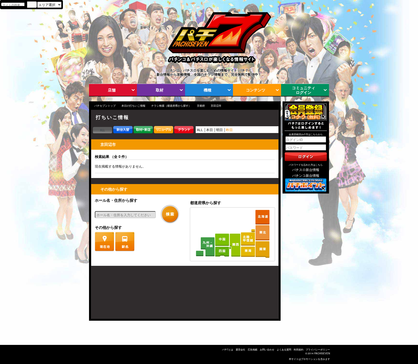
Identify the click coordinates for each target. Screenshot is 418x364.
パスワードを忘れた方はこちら (306, 164)
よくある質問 (284, 349)
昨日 (229, 129)
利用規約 (298, 349)
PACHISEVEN (322, 353)
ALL (200, 129)
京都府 (201, 105)
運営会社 (240, 349)
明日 (219, 129)
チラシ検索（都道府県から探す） (171, 105)
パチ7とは (227, 349)
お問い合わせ (267, 349)
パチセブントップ (105, 105)
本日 (209, 129)
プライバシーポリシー (318, 349)
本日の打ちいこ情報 (133, 105)
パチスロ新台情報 (305, 169)
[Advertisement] (114, 295)
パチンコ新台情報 (305, 175)
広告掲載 (252, 349)
